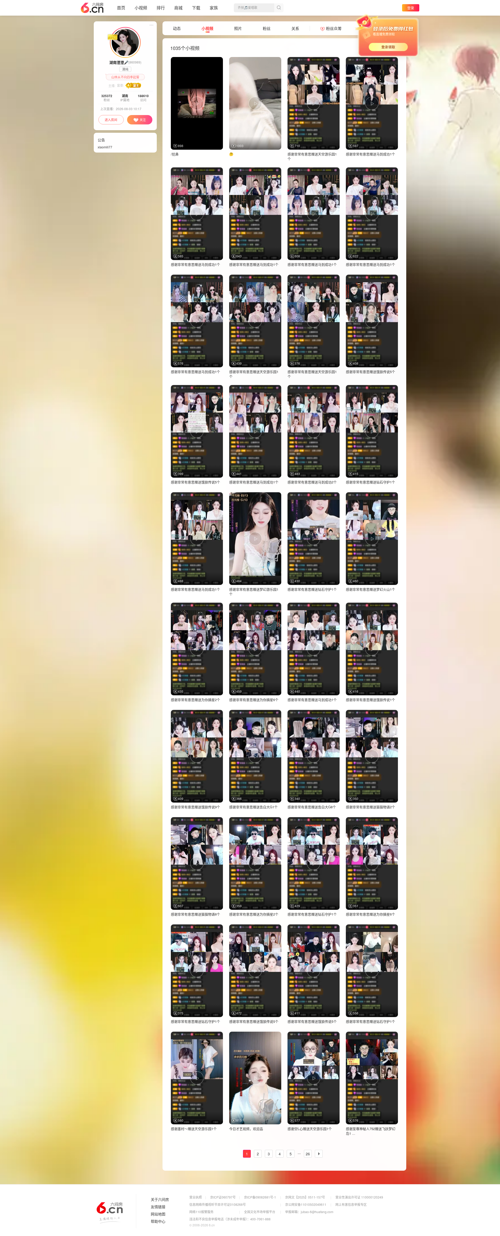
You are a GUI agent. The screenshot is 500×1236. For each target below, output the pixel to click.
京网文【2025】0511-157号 (305, 1197)
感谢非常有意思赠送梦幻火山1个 (370, 589)
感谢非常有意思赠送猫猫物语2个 (370, 806)
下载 (196, 8)
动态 (177, 28)
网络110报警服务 (201, 1211)
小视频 (141, 8)
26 (308, 1153)
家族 (214, 8)
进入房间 (111, 119)
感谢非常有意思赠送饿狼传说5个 (370, 371)
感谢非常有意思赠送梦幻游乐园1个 (253, 591)
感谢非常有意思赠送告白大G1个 (253, 806)
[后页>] (319, 1154)
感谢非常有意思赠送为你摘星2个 (195, 699)
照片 (238, 28)
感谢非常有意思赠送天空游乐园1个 (312, 156)
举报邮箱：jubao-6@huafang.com (309, 1211)
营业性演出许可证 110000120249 (359, 1197)
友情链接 (158, 1207)
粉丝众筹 (334, 28)
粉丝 (267, 28)
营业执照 (195, 1197)
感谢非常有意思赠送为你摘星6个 (253, 699)
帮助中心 (158, 1221)
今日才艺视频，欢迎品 (246, 1128)
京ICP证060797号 (223, 1197)
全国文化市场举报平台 (259, 1211)
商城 (178, 8)
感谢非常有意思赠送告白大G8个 (312, 806)
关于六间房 (160, 1199)
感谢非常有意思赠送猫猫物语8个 (195, 914)
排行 (161, 8)
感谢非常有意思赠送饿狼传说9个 (195, 806)
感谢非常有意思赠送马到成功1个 (370, 154)
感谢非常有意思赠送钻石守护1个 (370, 482)
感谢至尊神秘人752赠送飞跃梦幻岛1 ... (370, 1131)
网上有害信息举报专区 (351, 1204)
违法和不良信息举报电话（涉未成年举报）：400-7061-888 (230, 1219)
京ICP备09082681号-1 (260, 1197)
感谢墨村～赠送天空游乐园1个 (194, 1128)
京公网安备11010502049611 (305, 1204)
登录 (410, 7)
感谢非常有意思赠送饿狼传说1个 (370, 699)
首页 (121, 8)
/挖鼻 (175, 154)
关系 (295, 28)
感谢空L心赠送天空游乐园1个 (310, 1128)
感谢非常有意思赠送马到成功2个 (312, 482)
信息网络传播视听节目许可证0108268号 (217, 1204)
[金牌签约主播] (125, 42)
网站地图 (158, 1214)
